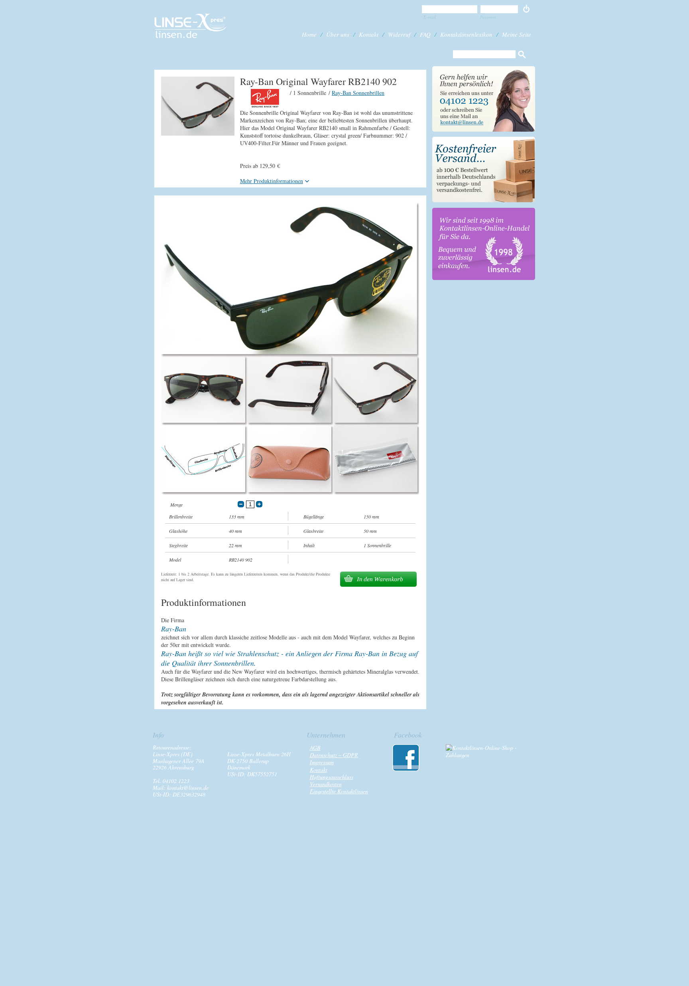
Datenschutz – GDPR (334, 755)
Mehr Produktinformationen (271, 181)
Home (309, 34)
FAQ (425, 34)
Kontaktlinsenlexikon (466, 34)
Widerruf (399, 34)
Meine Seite (516, 34)
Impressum (322, 762)
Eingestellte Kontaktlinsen (339, 791)
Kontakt (368, 34)
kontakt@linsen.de (188, 787)
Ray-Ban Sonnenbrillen (358, 93)
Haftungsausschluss (331, 777)
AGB (315, 747)
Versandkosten (326, 784)
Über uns (337, 34)
